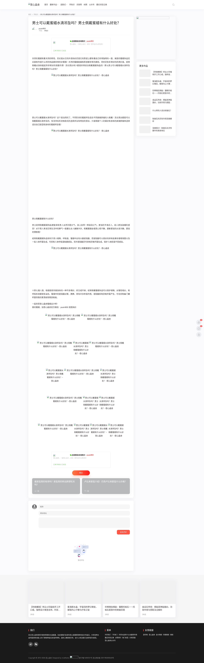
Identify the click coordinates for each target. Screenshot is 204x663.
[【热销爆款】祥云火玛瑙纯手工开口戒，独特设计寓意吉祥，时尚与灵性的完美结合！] (156, 73)
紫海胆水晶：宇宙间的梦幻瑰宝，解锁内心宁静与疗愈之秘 (83, 608)
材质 (85, 5)
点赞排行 (118, 638)
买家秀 (79, 5)
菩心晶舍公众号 (110, 640)
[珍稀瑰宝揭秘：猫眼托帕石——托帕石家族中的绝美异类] (156, 92)
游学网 (145, 635)
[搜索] (173, 4)
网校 (171, 635)
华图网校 (166, 635)
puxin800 (42, 29)
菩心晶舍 (152, 635)
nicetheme (65, 658)
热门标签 (125, 638)
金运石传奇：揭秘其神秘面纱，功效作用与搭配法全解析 (157, 608)
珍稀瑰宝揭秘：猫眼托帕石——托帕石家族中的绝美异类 (120, 608)
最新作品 (53, 5)
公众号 (91, 5)
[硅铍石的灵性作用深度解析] (156, 120)
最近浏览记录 (101, 5)
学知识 (72, 5)
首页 (46, 5)
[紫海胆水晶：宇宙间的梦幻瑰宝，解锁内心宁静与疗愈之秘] (156, 82)
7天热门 (115, 635)
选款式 (63, 5)
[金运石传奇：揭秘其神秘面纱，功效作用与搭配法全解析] (156, 101)
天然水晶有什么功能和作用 (128, 635)
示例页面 (132, 638)
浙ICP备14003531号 (85, 658)
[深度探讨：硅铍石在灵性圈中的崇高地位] (156, 129)
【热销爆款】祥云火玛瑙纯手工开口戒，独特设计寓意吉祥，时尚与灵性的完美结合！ (45, 608)
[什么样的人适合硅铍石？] (156, 110)
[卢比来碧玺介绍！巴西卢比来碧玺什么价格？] (106, 486)
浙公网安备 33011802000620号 (103, 658)
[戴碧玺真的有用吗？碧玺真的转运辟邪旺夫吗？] (56, 486)
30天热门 (108, 635)
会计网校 (159, 635)
